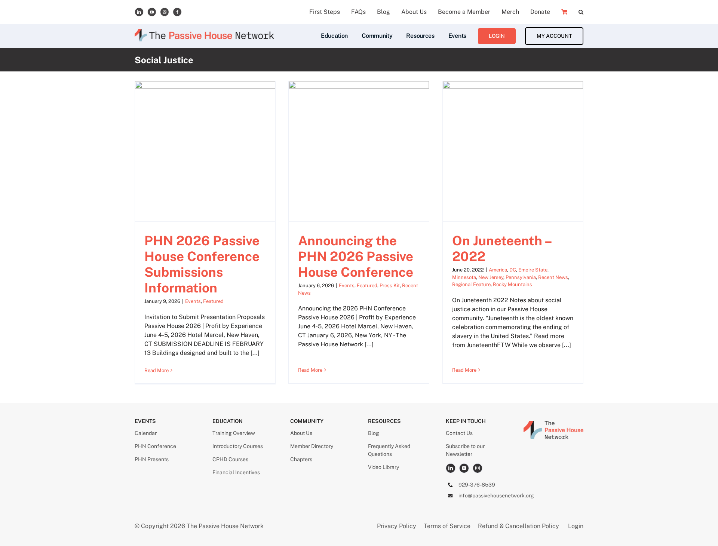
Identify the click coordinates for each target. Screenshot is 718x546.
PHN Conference (155, 446)
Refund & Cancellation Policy (518, 526)
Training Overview (233, 433)
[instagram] (164, 11)
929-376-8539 (476, 485)
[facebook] (177, 11)
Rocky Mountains (512, 284)
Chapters (301, 459)
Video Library (383, 467)
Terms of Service (447, 526)
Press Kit (390, 285)
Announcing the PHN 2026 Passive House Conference (355, 256)
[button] (581, 12)
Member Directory (311, 446)
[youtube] (151, 11)
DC (512, 270)
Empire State (532, 270)
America (498, 270)
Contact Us (459, 433)
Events (193, 301)
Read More (156, 370)
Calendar (146, 433)
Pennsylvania (521, 277)
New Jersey (490, 277)
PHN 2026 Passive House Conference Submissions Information (202, 264)
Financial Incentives (236, 472)
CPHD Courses (230, 459)
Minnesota (464, 277)
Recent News (553, 277)
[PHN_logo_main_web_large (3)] (553, 423)
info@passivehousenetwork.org (496, 496)
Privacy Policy (397, 526)
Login (575, 526)
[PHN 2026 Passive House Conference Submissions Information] (205, 151)
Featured (213, 301)
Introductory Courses (237, 446)
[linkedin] (139, 11)
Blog (373, 433)
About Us (301, 433)
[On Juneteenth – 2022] (513, 151)
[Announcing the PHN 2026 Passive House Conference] (359, 151)
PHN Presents (152, 459)
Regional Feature (471, 284)
